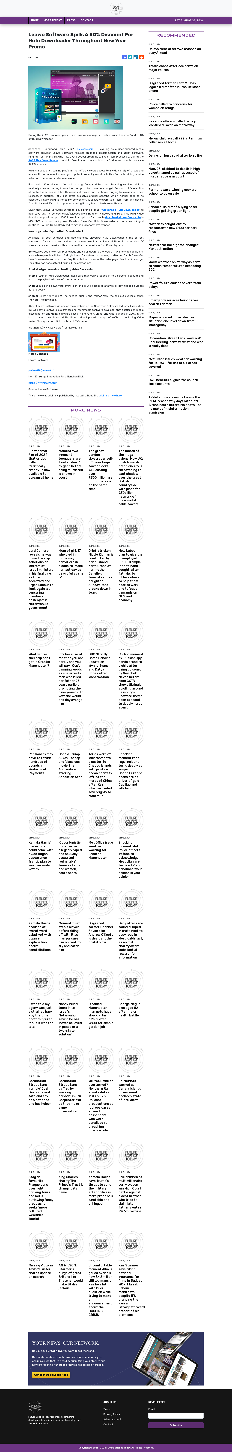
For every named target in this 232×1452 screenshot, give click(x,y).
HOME (35, 20)
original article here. (110, 395)
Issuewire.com (85, 149)
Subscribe (176, 1425)
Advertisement (112, 1419)
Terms (106, 1409)
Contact (108, 1424)
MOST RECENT (53, 20)
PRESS (71, 20)
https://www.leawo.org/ (42, 382)
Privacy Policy (111, 1414)
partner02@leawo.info (41, 370)
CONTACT (87, 20)
